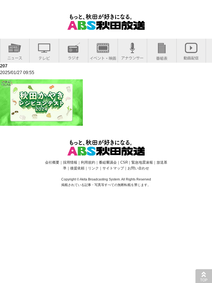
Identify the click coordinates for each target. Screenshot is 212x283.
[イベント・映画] (103, 57)
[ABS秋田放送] (106, 26)
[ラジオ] (73, 56)
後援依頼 (77, 168)
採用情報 (70, 162)
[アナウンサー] (132, 56)
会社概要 (52, 162)
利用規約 (88, 162)
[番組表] (161, 57)
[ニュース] (14, 56)
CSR (124, 162)
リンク (93, 168)
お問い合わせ (138, 168)
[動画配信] (191, 56)
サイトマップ (113, 168)
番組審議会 (108, 162)
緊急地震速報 (142, 162)
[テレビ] (44, 57)
